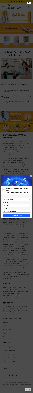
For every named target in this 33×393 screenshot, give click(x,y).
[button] (29, 3)
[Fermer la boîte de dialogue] (31, 176)
